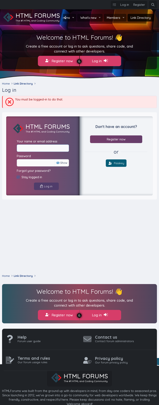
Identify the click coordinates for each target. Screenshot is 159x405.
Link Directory (141, 18)
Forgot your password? (34, 171)
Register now (62, 61)
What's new (88, 18)
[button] (73, 18)
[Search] (153, 4)
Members (113, 18)
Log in (97, 61)
